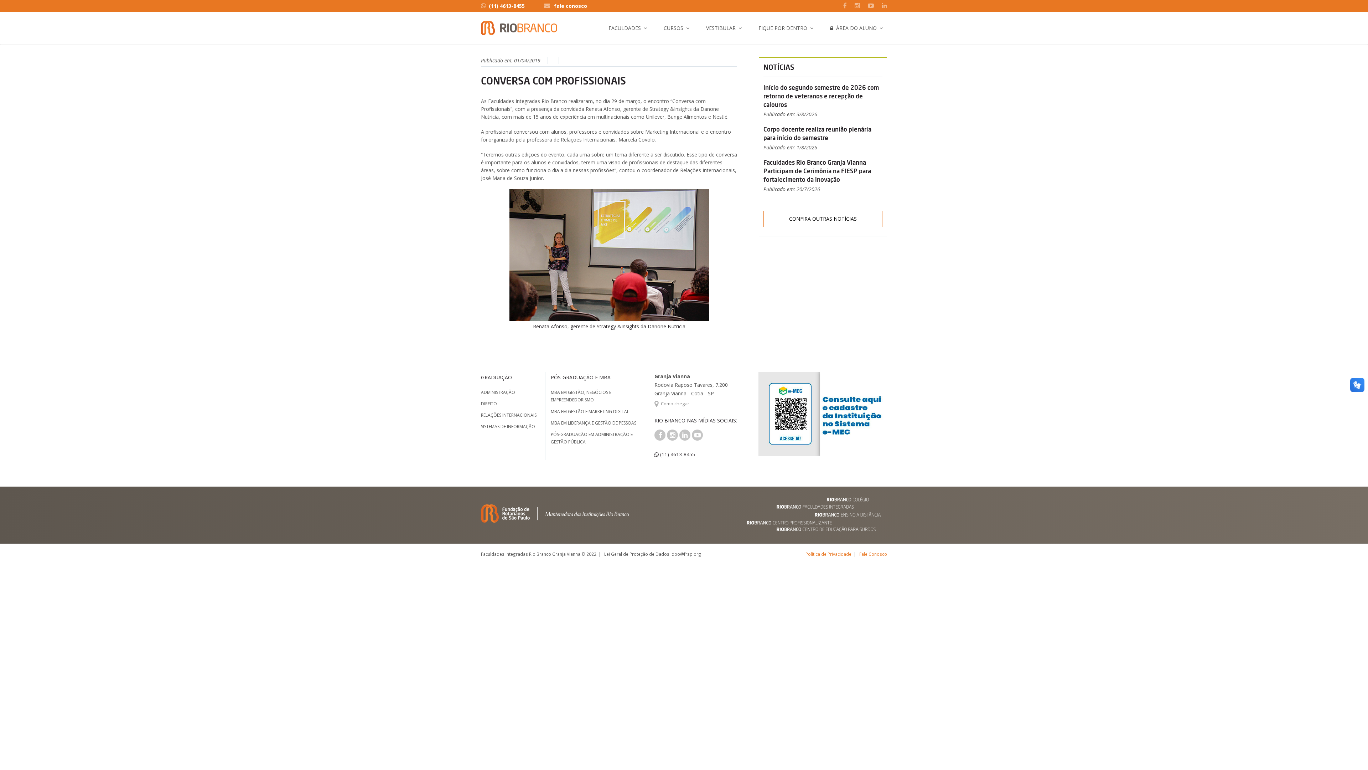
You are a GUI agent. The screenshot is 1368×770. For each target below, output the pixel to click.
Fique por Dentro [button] (782, 28)
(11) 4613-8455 (507, 5)
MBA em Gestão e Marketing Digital (590, 412)
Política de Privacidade (828, 554)
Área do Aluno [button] (855, 28)
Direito (489, 404)
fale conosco (570, 5)
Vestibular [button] (721, 28)
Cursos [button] (673, 28)
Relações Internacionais (509, 415)
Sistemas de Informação (508, 426)
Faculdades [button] (624, 28)
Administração (498, 392)
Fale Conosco (873, 554)
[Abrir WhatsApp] (1350, 752)
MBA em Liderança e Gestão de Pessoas (593, 423)
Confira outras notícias (823, 218)
